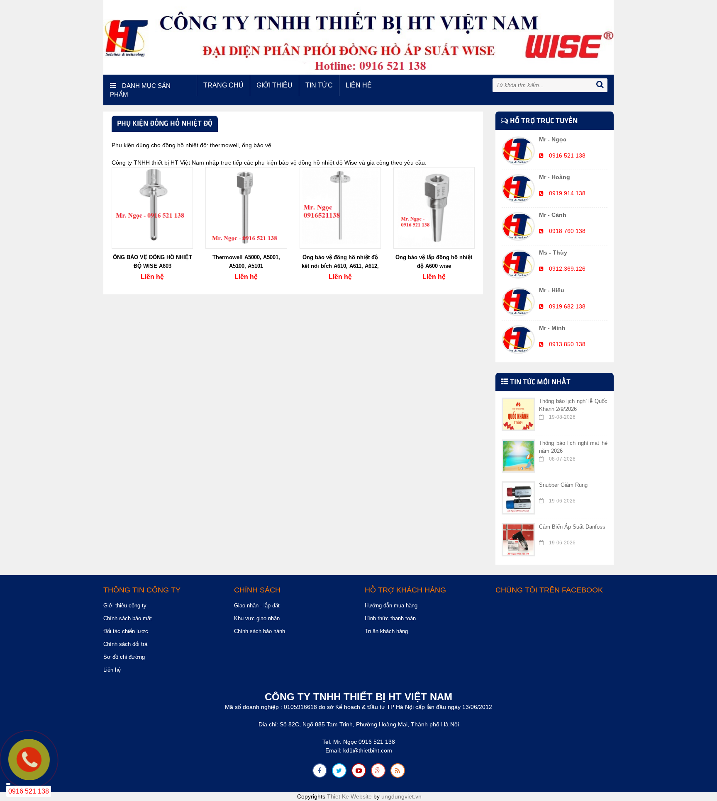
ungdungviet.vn (401, 796)
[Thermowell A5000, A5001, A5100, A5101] (246, 207)
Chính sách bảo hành (259, 631)
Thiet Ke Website (349, 796)
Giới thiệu (274, 85)
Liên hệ (359, 85)
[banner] (358, 37)
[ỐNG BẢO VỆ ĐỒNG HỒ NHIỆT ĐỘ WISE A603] (152, 207)
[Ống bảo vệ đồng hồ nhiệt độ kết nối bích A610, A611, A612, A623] (340, 207)
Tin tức (319, 85)
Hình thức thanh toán (390, 618)
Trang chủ (223, 85)
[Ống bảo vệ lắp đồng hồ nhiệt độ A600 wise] (434, 207)
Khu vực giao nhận (257, 618)
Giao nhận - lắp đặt (257, 605)
